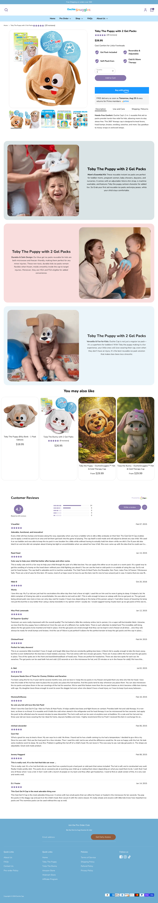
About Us (101, 18)
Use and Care (119, 109)
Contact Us (8, 866)
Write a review (130, 507)
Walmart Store (49, 875)
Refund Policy (87, 866)
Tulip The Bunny (49, 866)
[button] (144, 507)
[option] (48, 69)
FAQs (89, 18)
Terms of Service (88, 857)
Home (52, 18)
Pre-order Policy (11, 870)
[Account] (145, 9)
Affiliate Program (50, 879)
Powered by (136, 498)
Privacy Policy (87, 870)
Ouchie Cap (20, 896)
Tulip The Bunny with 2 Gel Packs (58, 436)
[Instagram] (125, 856)
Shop (78, 18)
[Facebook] (120, 856)
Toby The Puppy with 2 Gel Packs (22, 25)
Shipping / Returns (140, 109)
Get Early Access (103, 837)
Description (101, 109)
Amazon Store (48, 870)
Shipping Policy (87, 861)
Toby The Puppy (49, 861)
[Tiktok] (129, 856)
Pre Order (64, 18)
